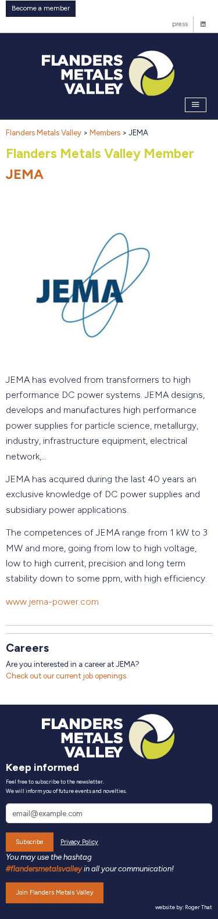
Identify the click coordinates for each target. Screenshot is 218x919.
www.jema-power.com (52, 601)
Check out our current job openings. (67, 675)
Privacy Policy (79, 842)
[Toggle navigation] (196, 105)
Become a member (41, 8)
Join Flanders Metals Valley (55, 892)
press (180, 24)
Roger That (198, 907)
